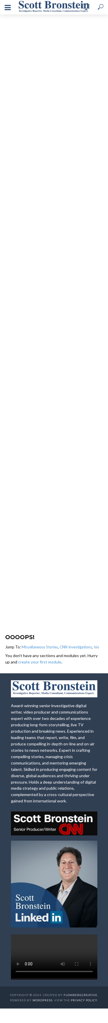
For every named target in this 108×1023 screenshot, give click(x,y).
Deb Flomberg (42, 103)
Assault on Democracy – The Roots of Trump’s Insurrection (50, 333)
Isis (96, 647)
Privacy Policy (84, 1000)
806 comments (54, 244)
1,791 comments (54, 125)
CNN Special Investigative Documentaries (54, 79)
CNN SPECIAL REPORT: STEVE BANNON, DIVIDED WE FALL (49, 579)
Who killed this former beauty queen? (50, 212)
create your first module (39, 661)
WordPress (42, 1000)
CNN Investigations (76, 647)
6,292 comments (54, 488)
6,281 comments (54, 617)
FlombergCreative (80, 995)
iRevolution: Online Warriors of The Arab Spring (49, 91)
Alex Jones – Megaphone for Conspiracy (50, 453)
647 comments (54, 369)
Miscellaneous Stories (40, 647)
